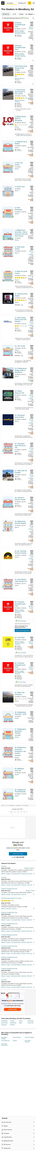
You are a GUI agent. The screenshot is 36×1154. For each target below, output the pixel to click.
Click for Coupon (22, 621)
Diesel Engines (17, 1037)
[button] (34, 3)
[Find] (29, 2)
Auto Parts (18, 805)
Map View (7, 14)
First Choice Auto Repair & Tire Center (21, 68)
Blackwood (30, 1021)
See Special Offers (20, 32)
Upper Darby (4, 1022)
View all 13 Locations (30, 324)
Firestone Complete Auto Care (20, 24)
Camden (12, 1021)
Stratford (12, 1024)
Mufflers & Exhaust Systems (27, 961)
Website (17, 30)
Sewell (20, 1021)
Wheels (15, 1040)
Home (2, 805)
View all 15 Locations (30, 477)
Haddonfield (13, 1022)
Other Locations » (30, 29)
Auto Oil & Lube (25, 583)
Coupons (22, 30)
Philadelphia (4, 1021)
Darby (20, 1022)
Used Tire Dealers (29, 1037)
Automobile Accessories (4, 1044)
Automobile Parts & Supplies (15, 870)
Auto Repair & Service (27, 28)
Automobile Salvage (4, 1038)
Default (30, 14)
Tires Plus (3, 866)
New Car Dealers (26, 122)
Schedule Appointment (24, 630)
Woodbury (11, 805)
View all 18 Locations (30, 527)
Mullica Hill (30, 1022)
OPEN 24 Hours (24, 18)
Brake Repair (23, 881)
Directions (17, 33)
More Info (23, 33)
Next (27, 812)
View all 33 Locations (30, 450)
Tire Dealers (18, 28)
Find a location (31, 890)
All (15, 14)
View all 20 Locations (30, 397)
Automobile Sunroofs (28, 1041)
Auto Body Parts (5, 1040)
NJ (6, 805)
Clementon (4, 1024)
